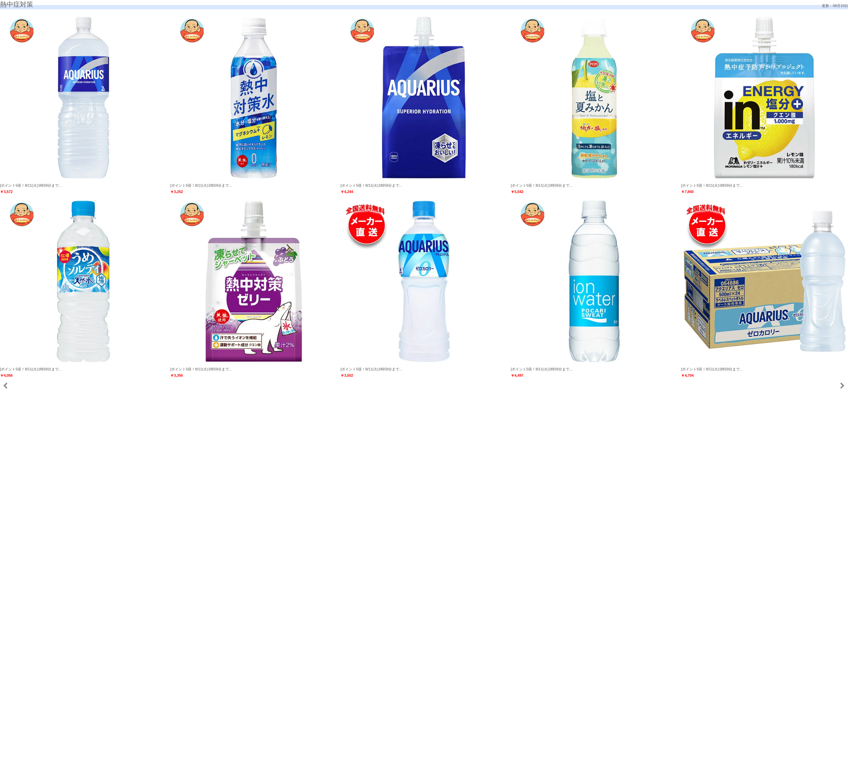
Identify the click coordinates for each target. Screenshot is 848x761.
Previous (6, 386)
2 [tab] (401, 753)
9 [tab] (447, 753)
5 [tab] (420, 753)
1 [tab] (394, 753)
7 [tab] (434, 753)
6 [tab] (427, 753)
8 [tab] (440, 753)
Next (842, 386)
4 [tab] (414, 753)
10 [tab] (453, 753)
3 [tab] (407, 753)
